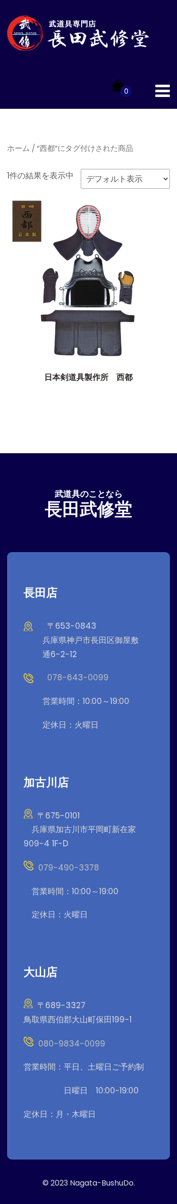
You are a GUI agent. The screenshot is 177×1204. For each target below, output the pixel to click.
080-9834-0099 (71, 1043)
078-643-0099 (78, 677)
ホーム (18, 148)
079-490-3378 (68, 867)
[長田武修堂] (78, 33)
